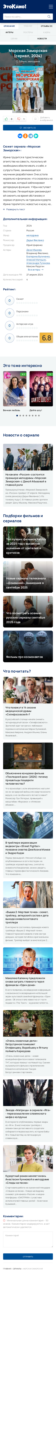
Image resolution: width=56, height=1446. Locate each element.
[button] (17, 415)
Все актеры (34, 269)
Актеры (9, 32)
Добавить (46, 119)
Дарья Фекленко (35, 240)
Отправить (28, 1256)
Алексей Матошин (36, 259)
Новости (42, 38)
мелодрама (32, 235)
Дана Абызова (34, 249)
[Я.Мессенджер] (36, 136)
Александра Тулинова (38, 263)
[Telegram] (30, 136)
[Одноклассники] (25, 136)
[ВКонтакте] (20, 136)
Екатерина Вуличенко (38, 256)
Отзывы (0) (47, 26)
